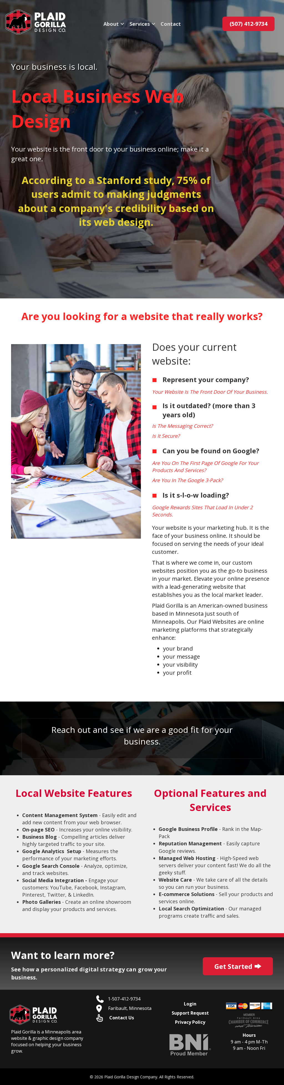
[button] (122, 24)
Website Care (175, 879)
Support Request (190, 1013)
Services (140, 24)
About (111, 24)
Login (190, 1004)
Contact (171, 24)
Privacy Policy (190, 1022)
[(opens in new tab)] (190, 1044)
